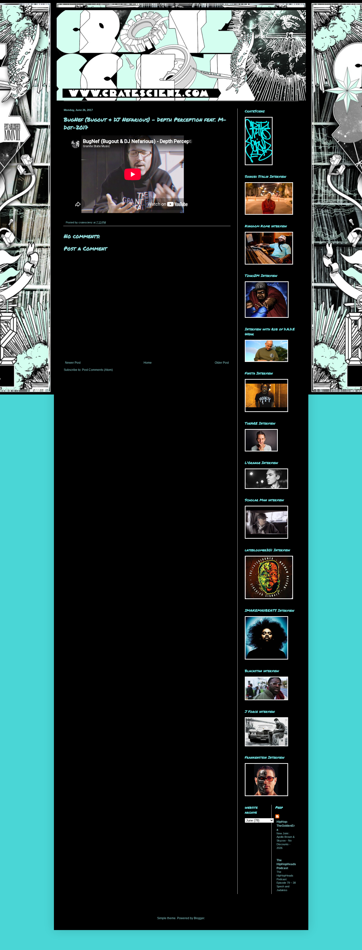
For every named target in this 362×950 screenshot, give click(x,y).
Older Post (222, 362)
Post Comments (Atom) (97, 370)
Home (148, 362)
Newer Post (73, 362)
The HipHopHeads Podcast (286, 864)
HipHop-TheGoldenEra (286, 825)
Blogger (199, 918)
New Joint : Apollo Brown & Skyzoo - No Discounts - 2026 (286, 840)
